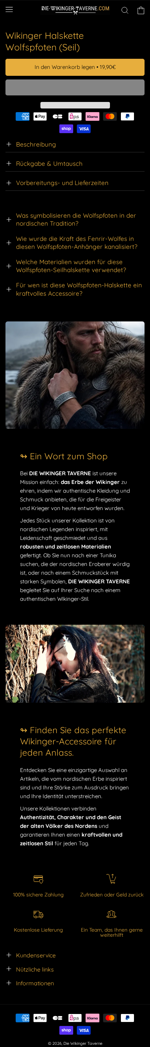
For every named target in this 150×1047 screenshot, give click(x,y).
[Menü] (9, 9)
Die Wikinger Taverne (82, 1043)
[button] (75, 87)
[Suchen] (125, 11)
